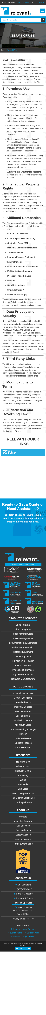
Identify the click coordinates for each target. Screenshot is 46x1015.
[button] (42, 11)
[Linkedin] (21, 948)
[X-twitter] (25, 948)
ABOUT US (23, 810)
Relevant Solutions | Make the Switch (23, 933)
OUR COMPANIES (23, 686)
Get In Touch (39, 2)
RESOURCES (23, 755)
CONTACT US (23, 878)
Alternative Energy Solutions (23, 936)
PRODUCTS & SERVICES (23, 618)
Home (3, 50)
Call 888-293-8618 (24, 2)
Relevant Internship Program (23, 929)
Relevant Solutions (28, 943)
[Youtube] (29, 948)
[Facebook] (17, 948)
